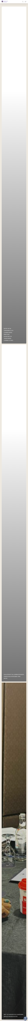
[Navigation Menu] (25, 1)
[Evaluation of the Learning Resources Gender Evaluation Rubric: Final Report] (14, 513)
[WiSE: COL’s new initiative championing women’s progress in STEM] (14, 851)
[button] (25, 1018)
